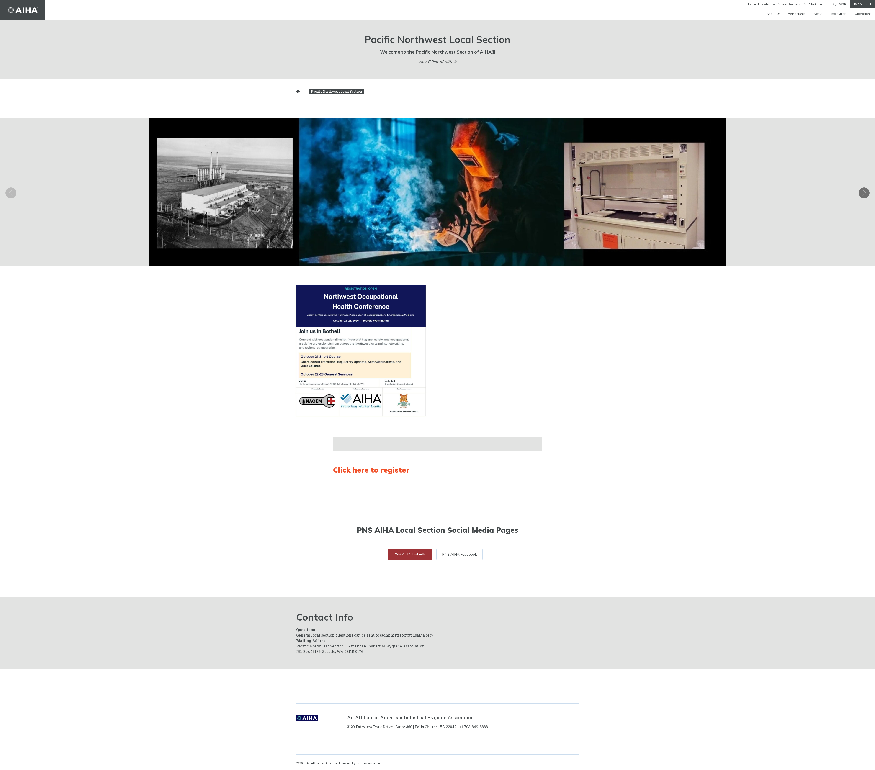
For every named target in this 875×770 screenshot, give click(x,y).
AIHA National (813, 4)
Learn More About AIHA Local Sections (774, 4)
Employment (838, 14)
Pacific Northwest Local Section (336, 91)
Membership (796, 14)
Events (817, 14)
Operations (863, 14)
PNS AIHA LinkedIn (409, 554)
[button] (864, 192)
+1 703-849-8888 (473, 726)
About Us (773, 14)
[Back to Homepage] (22, 10)
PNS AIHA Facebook (459, 554)
